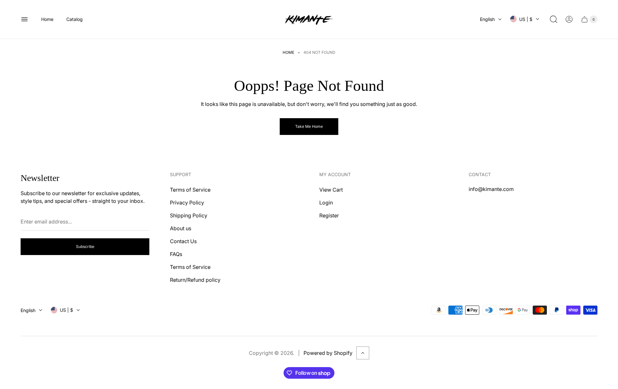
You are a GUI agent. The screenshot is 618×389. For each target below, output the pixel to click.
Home (288, 52)
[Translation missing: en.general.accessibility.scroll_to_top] (362, 352)
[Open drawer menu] (24, 19)
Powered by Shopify (328, 353)
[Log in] (569, 19)
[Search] (554, 19)
